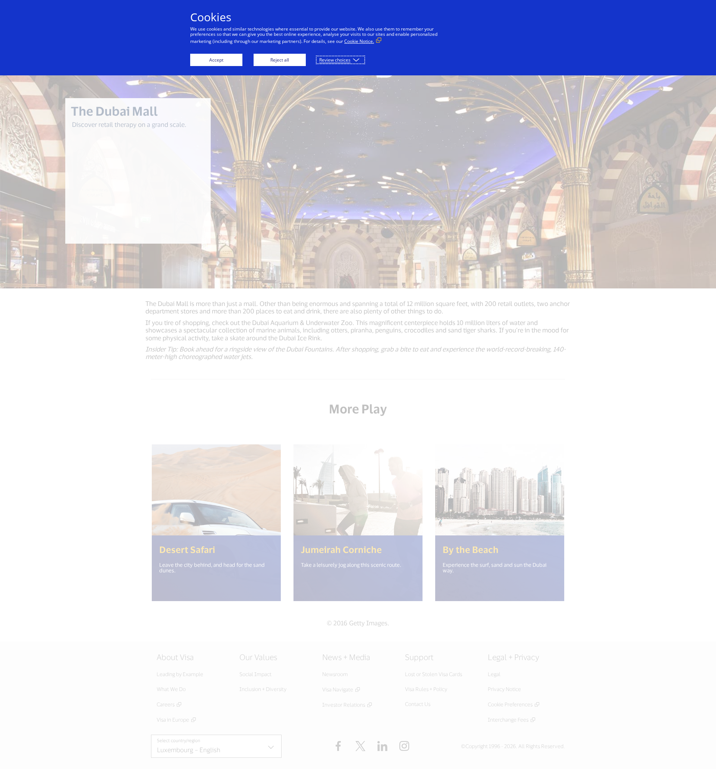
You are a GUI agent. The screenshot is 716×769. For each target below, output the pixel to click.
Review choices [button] (335, 60)
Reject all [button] (279, 60)
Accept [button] (216, 60)
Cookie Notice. (359, 41)
